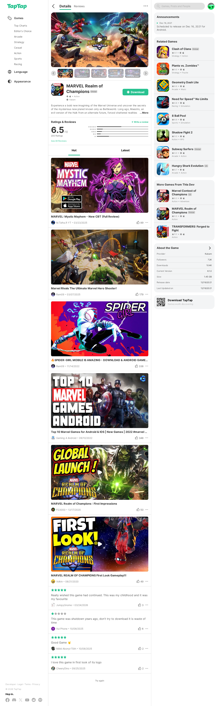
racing (18, 64)
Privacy (36, 684)
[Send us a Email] (40, 700)
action (17, 53)
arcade (18, 36)
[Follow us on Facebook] (8, 700)
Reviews (79, 6)
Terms (28, 684)
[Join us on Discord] (14, 700)
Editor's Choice (22, 31)
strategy (19, 42)
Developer (11, 684)
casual (18, 47)
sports (18, 58)
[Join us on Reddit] (34, 700)
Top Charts (20, 25)
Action (77, 96)
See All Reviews (59, 141)
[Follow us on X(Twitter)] (21, 700)
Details (65, 6)
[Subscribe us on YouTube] (27, 700)
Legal (20, 684)
